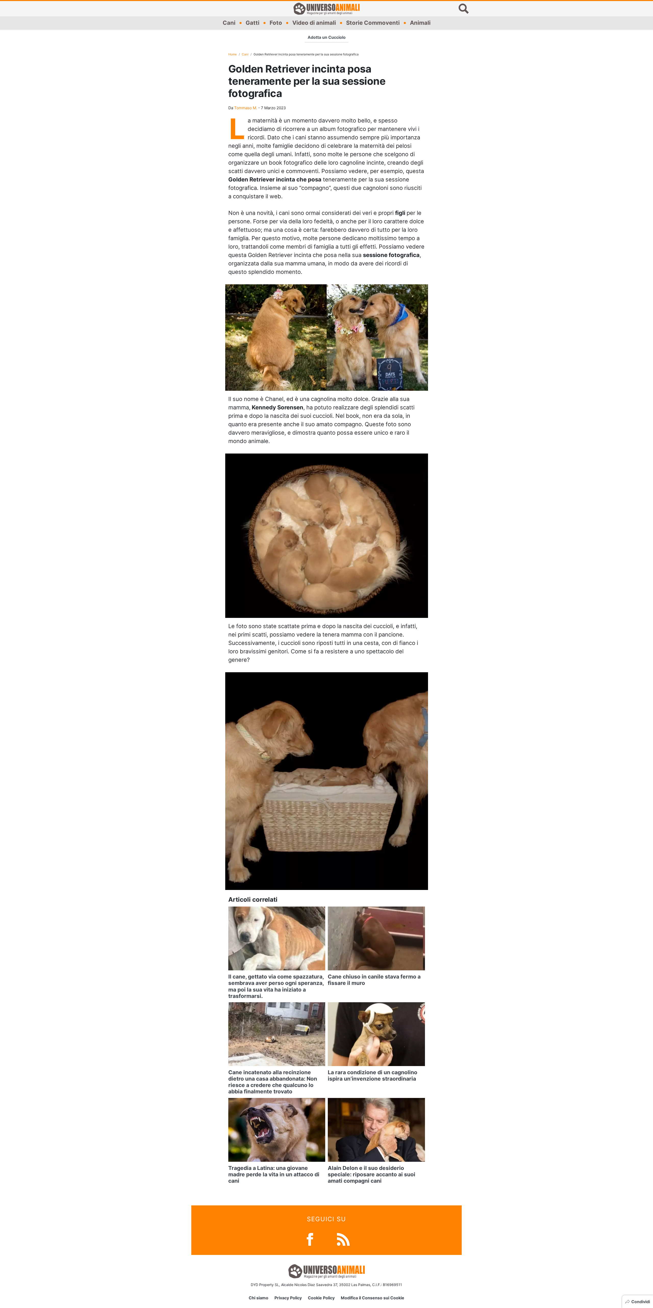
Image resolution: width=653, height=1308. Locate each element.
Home (232, 54)
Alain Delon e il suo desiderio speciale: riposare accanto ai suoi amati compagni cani (371, 1174)
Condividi (640, 1301)
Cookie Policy (321, 1297)
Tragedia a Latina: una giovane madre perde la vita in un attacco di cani (273, 1174)
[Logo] (326, 9)
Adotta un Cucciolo (327, 37)
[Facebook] (310, 1239)
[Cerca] (464, 9)
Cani (229, 22)
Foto (276, 22)
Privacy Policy (288, 1297)
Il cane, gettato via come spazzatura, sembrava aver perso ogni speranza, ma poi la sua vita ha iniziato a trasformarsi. (276, 986)
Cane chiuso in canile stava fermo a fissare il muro (374, 979)
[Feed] (343, 1239)
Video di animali (314, 22)
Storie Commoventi (373, 22)
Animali (420, 22)
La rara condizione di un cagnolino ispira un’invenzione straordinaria (372, 1075)
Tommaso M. (245, 107)
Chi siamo (258, 1297)
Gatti (252, 22)
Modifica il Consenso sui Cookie (372, 1297)
